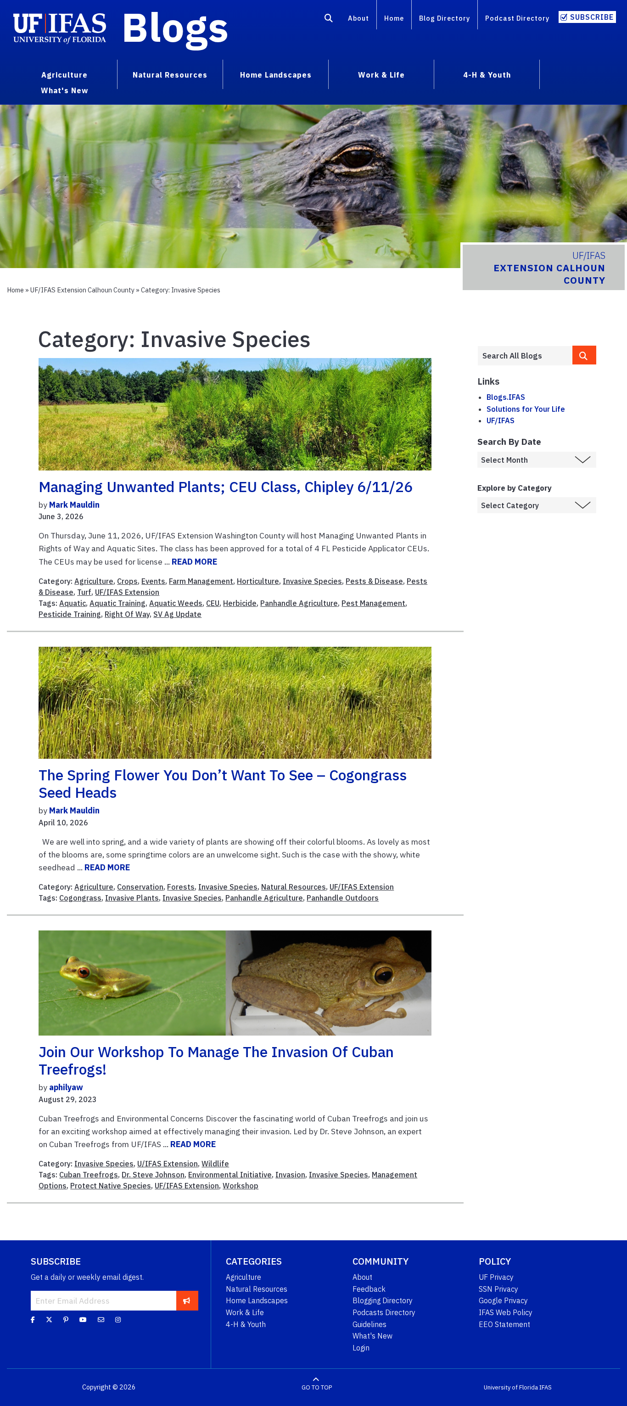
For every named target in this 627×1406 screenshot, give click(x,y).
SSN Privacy (498, 1289)
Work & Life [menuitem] (381, 74)
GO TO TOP (317, 1387)
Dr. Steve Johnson (153, 1174)
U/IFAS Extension (167, 1163)
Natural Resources (293, 886)
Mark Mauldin (74, 504)
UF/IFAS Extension (127, 592)
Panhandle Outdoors (343, 897)
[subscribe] (186, 1300)
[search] (584, 355)
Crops (127, 581)
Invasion (290, 1174)
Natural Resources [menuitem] (170, 74)
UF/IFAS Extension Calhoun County (82, 290)
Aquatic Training (118, 603)
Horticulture (258, 581)
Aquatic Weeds (175, 603)
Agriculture (93, 581)
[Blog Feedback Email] (101, 1319)
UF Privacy (496, 1277)
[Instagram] (118, 1319)
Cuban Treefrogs (88, 1174)
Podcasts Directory (384, 1312)
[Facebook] (33, 1319)
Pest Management (373, 603)
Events (153, 581)
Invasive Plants (132, 897)
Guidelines (369, 1324)
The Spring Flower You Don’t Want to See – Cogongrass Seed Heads (223, 783)
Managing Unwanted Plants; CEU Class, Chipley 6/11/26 (226, 486)
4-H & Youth (246, 1324)
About (358, 18)
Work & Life (245, 1312)
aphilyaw (66, 1087)
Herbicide (240, 603)
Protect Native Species (110, 1185)
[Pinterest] (65, 1319)
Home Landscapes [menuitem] (276, 74)
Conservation (140, 886)
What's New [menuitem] (64, 90)
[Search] (329, 19)
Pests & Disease (374, 581)
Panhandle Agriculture (299, 603)
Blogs (175, 26)
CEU (212, 603)
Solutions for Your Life (526, 409)
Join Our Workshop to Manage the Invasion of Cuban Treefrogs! (216, 1060)
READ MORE (194, 561)
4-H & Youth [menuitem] (487, 74)
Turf (84, 592)
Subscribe (592, 17)
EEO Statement (504, 1324)
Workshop (240, 1185)
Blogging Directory (383, 1300)
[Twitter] (49, 1319)
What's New (372, 1335)
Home (394, 18)
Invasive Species (312, 581)
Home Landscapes (257, 1300)
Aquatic (72, 603)
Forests (181, 886)
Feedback (369, 1289)
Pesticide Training (70, 614)
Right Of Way (127, 614)
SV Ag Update (177, 614)
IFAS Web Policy (505, 1312)
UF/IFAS (501, 420)
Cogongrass (80, 897)
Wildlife (215, 1163)
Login (361, 1347)
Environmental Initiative (230, 1174)
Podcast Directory (517, 18)
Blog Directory (444, 18)
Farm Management (201, 581)
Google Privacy (503, 1300)
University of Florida (511, 1387)
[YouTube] (83, 1319)
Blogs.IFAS (506, 397)
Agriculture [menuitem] (64, 74)
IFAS (545, 1387)
